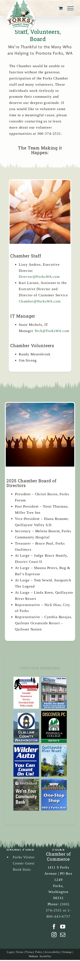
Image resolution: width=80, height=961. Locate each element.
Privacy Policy (34, 952)
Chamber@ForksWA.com (40, 301)
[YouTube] (62, 926)
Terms (19, 952)
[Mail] (62, 934)
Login (10, 952)
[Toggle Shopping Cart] (61, 8)
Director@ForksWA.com (39, 277)
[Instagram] (54, 934)
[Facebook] (54, 926)
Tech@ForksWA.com (52, 331)
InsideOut (45, 956)
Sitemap (67, 952)
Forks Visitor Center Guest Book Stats (24, 863)
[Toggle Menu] (70, 8)
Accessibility (52, 952)
